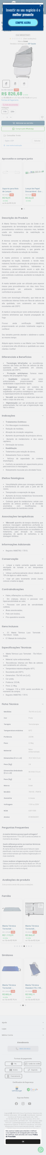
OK (23, 1142)
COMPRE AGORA (23, 22)
